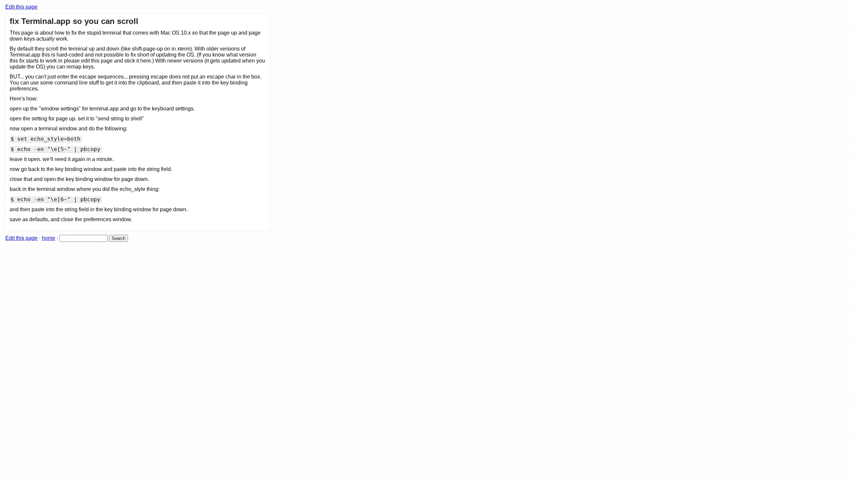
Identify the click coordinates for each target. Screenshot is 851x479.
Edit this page (21, 7)
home (48, 238)
